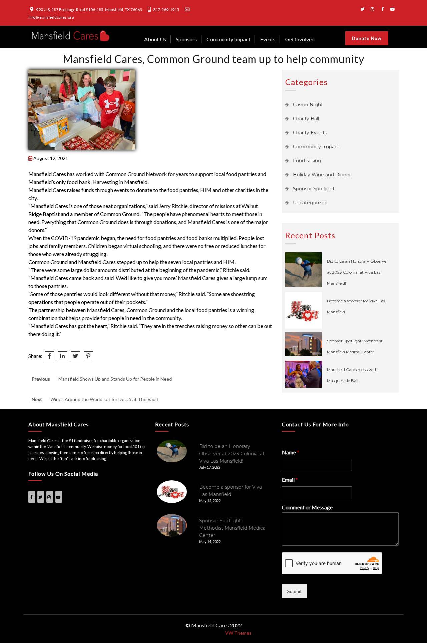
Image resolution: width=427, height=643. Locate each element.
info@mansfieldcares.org (51, 17)
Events (268, 39)
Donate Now (367, 38)
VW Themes (238, 633)
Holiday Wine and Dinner (322, 175)
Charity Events (310, 133)
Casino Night (308, 105)
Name (290, 452)
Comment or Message (307, 507)
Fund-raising (307, 161)
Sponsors (186, 39)
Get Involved (300, 39)
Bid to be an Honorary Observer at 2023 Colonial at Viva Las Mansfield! (357, 272)
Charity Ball (306, 119)
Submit (294, 591)
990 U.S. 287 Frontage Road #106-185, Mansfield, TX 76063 (89, 9)
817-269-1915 (166, 9)
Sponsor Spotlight (314, 189)
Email (290, 479)
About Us (155, 39)
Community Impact (228, 39)
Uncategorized (310, 203)
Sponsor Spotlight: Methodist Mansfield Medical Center (233, 528)
